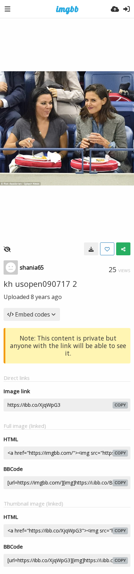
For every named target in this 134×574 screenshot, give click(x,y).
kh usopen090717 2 (40, 283)
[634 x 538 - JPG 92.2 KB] (91, 248)
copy (120, 405)
